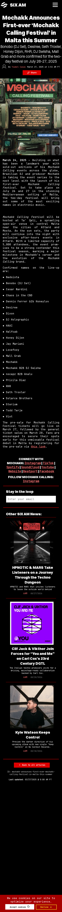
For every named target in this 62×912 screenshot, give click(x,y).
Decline (45, 907)
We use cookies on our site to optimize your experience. (31, 899)
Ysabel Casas (19, 67)
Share (33, 72)
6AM (25, 593)
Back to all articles (33, 765)
